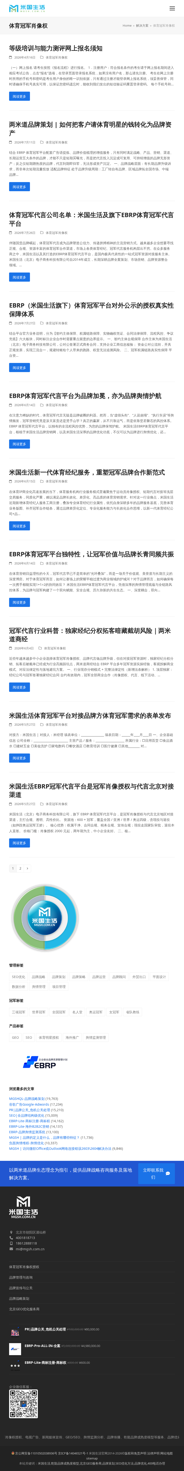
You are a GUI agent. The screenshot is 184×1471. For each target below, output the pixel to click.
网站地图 (166, 1453)
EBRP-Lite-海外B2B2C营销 (29, 1126)
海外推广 (72, 1037)
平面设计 (159, 976)
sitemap (92, 1458)
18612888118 (26, 1243)
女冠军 (114, 1012)
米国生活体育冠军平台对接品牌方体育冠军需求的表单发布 (90, 715)
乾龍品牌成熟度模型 (65, 1463)
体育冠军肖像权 (57, 57)
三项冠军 (18, 1012)
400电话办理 (156, 1463)
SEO (29, 1037)
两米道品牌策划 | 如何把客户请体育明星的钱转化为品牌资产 (90, 128)
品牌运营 (99, 976)
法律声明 (153, 1453)
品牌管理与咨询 (21, 1277)
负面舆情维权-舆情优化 (26, 1143)
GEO (15, 1037)
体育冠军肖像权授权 (24, 1266)
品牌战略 (38, 976)
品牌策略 (79, 976)
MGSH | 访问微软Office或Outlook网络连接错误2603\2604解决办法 (60, 1148)
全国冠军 (59, 1012)
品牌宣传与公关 (21, 1288)
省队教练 (132, 1012)
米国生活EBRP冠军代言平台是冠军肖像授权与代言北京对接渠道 (91, 790)
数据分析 (18, 986)
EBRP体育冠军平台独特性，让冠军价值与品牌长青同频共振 (91, 554)
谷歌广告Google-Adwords (29, 1104)
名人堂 (77, 1012)
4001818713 (25, 1237)
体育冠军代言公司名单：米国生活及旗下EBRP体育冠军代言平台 (91, 219)
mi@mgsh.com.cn (30, 1249)
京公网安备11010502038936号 (36, 1453)
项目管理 (59, 986)
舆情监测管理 (96, 1037)
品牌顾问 (119, 976)
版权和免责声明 (135, 1453)
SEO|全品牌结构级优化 (26, 1115)
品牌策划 (58, 976)
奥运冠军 (96, 1012)
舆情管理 (39, 986)
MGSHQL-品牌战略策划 (27, 1098)
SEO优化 (18, 976)
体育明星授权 (49, 1037)
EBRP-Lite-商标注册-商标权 (29, 1121)
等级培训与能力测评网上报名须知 (56, 48)
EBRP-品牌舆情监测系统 (27, 1132)
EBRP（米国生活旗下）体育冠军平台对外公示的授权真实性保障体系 (91, 309)
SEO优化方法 (124, 1463)
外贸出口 (139, 976)
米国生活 (44, 1463)
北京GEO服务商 (91, 1463)
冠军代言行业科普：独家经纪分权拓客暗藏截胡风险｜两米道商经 (90, 634)
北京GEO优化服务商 (24, 1309)
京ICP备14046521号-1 (73, 1453)
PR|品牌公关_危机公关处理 (29, 1110)
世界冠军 (39, 1012)
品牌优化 (140, 1463)
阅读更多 (19, 96)
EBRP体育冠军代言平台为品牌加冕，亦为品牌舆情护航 (85, 395)
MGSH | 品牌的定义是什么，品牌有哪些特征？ (44, 1137)
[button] (172, 8)
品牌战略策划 (19, 1298)
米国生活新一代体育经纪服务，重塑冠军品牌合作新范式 (87, 472)
